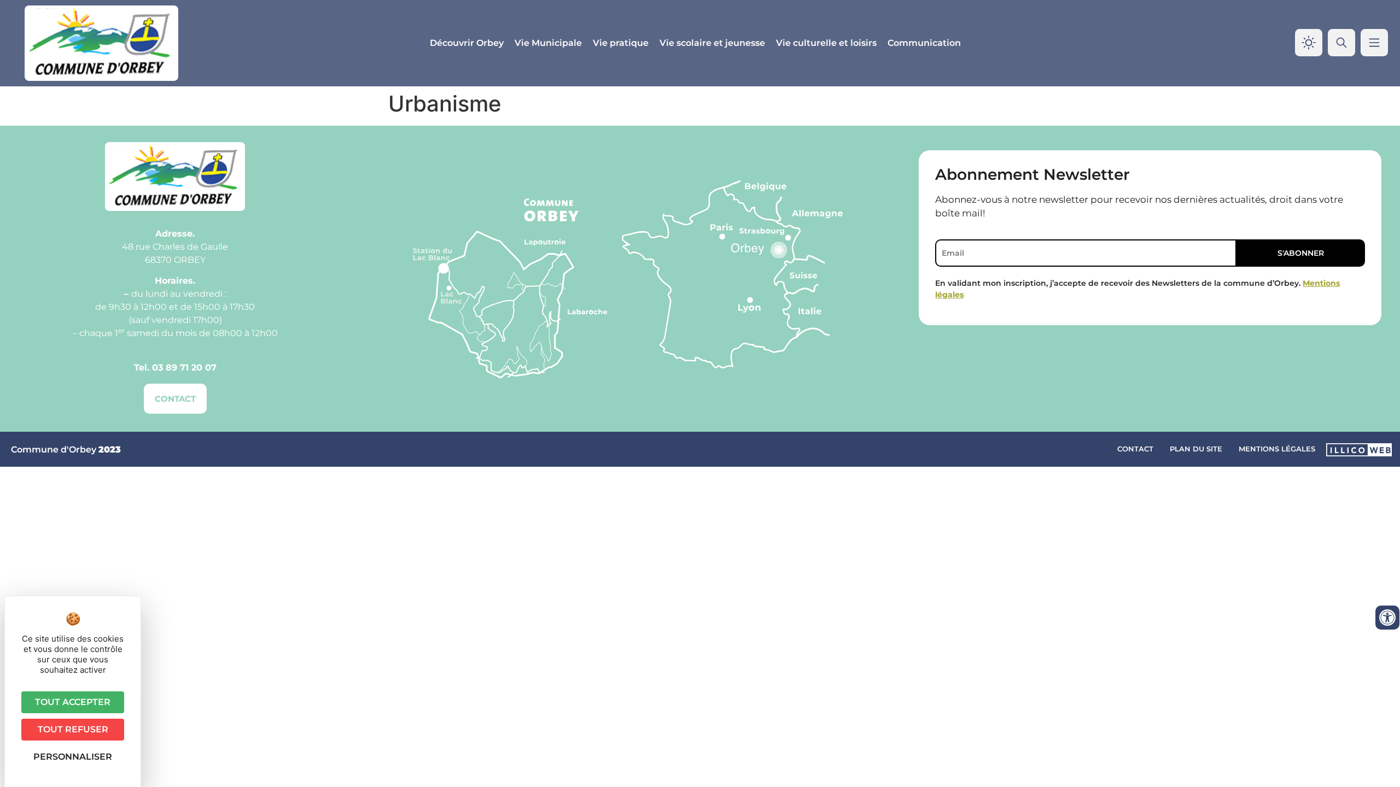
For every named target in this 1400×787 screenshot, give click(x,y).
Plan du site (1196, 448)
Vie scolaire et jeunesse (712, 43)
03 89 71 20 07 (184, 367)
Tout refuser (73, 729)
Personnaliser (72, 756)
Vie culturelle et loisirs (826, 43)
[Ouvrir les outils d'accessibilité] (1387, 618)
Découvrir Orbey (467, 43)
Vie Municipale (548, 43)
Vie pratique (621, 43)
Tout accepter (72, 702)
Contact (1135, 448)
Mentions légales (1277, 448)
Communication (924, 43)
